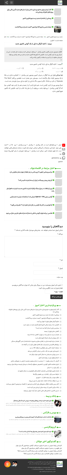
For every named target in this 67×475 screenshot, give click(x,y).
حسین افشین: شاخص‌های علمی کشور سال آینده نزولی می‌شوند (41, 391)
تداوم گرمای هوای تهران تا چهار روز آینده (48, 321)
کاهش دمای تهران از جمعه (51, 331)
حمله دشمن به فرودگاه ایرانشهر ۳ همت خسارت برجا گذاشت (33, 27)
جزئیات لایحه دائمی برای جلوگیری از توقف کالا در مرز (44, 348)
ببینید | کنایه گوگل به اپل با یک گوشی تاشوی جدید (33, 43)
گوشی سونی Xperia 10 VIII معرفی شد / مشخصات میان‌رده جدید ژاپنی (31, 196)
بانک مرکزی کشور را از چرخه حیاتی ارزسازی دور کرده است (43, 387)
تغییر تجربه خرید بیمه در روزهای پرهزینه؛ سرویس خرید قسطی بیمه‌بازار (32, 400)
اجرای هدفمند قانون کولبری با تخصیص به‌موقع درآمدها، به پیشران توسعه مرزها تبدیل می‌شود (33, 364)
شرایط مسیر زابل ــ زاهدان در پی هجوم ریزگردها (46, 374)
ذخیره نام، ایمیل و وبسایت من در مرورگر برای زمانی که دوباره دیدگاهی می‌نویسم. (36, 285)
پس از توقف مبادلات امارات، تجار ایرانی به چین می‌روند (44, 381)
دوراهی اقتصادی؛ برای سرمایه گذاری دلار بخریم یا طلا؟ (32, 451)
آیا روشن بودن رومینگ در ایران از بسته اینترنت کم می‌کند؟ (35, 180)
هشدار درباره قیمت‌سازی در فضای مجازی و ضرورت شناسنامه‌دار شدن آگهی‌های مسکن (35, 341)
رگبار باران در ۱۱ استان (53, 367)
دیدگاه (60, 234)
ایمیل (60, 268)
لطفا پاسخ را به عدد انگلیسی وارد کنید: (51, 288)
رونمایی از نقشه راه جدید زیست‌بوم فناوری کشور (37, 18)
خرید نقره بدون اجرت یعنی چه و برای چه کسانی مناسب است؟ (35, 431)
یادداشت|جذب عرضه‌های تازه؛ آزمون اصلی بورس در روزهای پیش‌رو (33, 417)
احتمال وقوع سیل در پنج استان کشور (49, 358)
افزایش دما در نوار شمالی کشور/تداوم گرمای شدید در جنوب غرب (41, 325)
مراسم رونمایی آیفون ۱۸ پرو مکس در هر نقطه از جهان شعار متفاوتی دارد (31, 172)
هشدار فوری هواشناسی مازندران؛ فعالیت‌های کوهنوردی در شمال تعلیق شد (38, 371)
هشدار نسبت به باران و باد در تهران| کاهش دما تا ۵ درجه (43, 335)
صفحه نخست (59, 40)
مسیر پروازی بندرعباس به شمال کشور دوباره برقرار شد (44, 354)
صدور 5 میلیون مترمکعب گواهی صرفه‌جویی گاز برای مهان (31, 445)
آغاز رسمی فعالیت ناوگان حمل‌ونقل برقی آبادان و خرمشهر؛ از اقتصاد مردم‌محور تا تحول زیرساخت (32, 384)
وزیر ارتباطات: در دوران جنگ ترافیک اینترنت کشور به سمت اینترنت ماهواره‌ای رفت (30, 189)
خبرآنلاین (39, 68)
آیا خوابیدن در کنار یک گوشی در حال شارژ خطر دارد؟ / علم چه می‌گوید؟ (31, 205)
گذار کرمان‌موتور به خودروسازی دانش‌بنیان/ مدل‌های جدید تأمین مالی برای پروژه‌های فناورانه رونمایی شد (30, 11)
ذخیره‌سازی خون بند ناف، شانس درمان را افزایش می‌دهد (43, 351)
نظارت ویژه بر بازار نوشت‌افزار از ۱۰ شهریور (47, 377)
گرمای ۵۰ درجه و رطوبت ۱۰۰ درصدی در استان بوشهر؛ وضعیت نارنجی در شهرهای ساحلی (35, 361)
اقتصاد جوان (42, 471)
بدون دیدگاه (38, 71)
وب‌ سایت (60, 277)
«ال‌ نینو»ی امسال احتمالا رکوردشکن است (47, 338)
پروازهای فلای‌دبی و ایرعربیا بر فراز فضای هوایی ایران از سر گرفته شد (40, 344)
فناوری (52, 40)
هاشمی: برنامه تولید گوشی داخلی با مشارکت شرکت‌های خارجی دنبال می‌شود (29, 213)
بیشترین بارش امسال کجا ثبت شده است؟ (47, 328)
